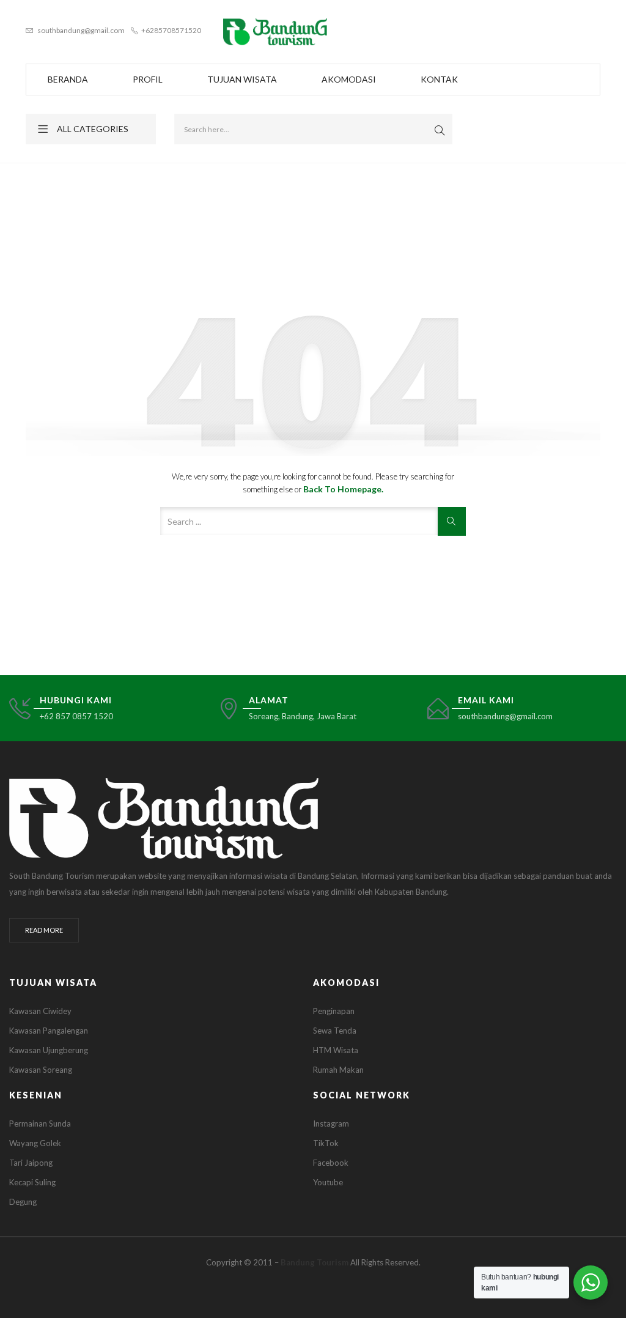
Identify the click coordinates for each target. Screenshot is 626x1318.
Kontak (439, 79)
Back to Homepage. (343, 489)
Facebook (330, 1163)
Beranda (68, 79)
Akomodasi (349, 79)
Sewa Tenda (334, 1030)
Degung (23, 1202)
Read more (44, 930)
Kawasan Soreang (40, 1070)
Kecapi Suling (32, 1182)
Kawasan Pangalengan (48, 1030)
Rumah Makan (338, 1070)
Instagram (331, 1123)
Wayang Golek (35, 1143)
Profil (148, 79)
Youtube (328, 1182)
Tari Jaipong (31, 1163)
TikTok (326, 1143)
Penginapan (334, 1011)
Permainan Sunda (40, 1123)
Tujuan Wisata (242, 79)
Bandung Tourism (314, 1262)
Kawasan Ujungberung (48, 1050)
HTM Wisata (335, 1050)
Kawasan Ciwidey (40, 1011)
